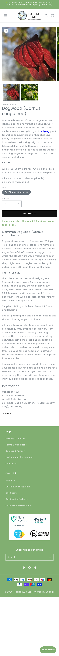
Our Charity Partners (16, 499)
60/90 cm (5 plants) (16, 192)
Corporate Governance (18, 505)
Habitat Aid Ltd (23, 591)
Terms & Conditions (16, 444)
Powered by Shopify (43, 591)
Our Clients (11, 493)
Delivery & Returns (15, 438)
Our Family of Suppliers (17, 486)
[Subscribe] (50, 557)
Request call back (48, 650)
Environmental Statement (19, 457)
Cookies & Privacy (15, 451)
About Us (10, 480)
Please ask (14, 371)
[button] (5, 16)
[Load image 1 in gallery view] (11, 92)
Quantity (6, 198)
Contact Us (11, 463)
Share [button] (8, 413)
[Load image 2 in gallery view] (29, 92)
